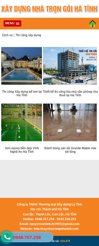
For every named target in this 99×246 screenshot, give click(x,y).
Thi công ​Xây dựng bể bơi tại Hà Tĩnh (22, 93)
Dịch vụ (7, 35)
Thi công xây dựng (28, 35)
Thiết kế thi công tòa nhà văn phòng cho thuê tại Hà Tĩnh (70, 93)
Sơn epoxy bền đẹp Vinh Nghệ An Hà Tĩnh (22, 150)
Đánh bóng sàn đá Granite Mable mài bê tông (70, 150)
